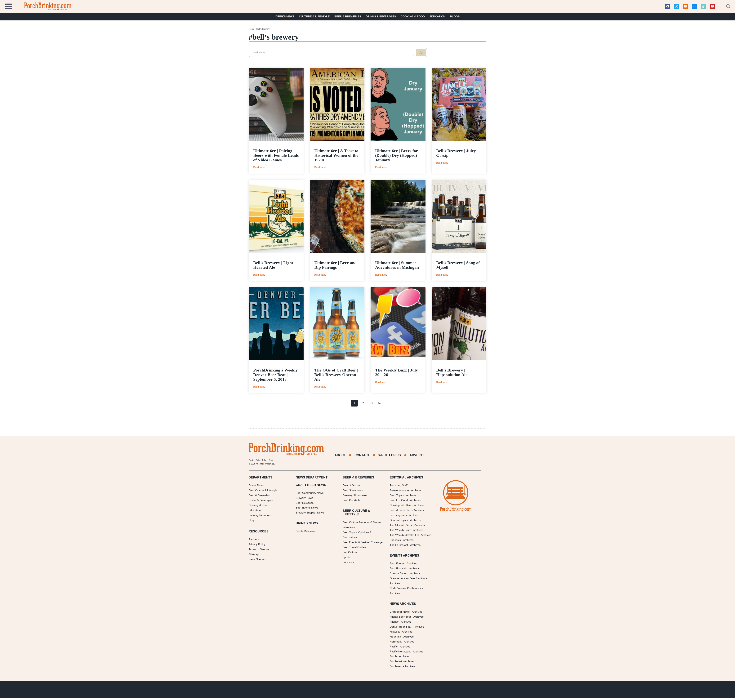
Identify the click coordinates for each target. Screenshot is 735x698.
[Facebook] (667, 6)
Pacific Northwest (400, 651)
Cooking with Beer (401, 505)
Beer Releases (305, 502)
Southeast (396, 661)
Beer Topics (397, 495)
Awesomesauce (399, 490)
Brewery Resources (260, 515)
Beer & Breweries (347, 16)
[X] (676, 6)
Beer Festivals (398, 568)
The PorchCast (399, 544)
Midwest (395, 631)
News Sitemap (257, 559)
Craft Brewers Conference (405, 588)
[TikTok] (703, 6)
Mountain (395, 636)
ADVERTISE (419, 455)
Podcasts (348, 562)
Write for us (389, 455)
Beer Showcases (353, 490)
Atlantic (394, 621)
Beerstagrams (398, 515)
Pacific (394, 646)
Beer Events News (307, 507)
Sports (346, 557)
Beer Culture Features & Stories (362, 522)
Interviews (349, 527)
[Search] (421, 52)
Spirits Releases (305, 531)
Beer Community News (309, 492)
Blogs (455, 16)
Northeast (396, 641)
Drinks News (284, 16)
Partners (254, 539)
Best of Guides (351, 485)
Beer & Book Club (400, 510)
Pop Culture (350, 552)
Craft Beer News (400, 611)
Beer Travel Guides (354, 547)
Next (380, 403)
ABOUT (340, 455)
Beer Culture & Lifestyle (263, 490)
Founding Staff (399, 485)
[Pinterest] (712, 6)
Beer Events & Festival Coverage (363, 542)
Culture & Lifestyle (314, 16)
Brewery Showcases (355, 495)
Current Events (399, 573)
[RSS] (685, 6)
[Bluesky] (694, 6)
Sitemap (254, 554)
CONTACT (362, 455)
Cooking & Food (413, 16)
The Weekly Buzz (400, 529)
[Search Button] (726, 6)
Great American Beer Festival (407, 578)
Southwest (396, 666)
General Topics (399, 520)
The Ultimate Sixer (401, 525)
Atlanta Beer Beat (400, 616)
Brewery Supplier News (310, 512)
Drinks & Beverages (381, 16)
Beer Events (397, 563)
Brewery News (304, 497)
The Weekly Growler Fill (404, 534)
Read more (259, 167)
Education (437, 16)
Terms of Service (259, 549)
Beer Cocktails (351, 500)
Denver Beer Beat (400, 626)
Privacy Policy (257, 544)
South (393, 656)
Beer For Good (399, 500)
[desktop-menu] (8, 6)
